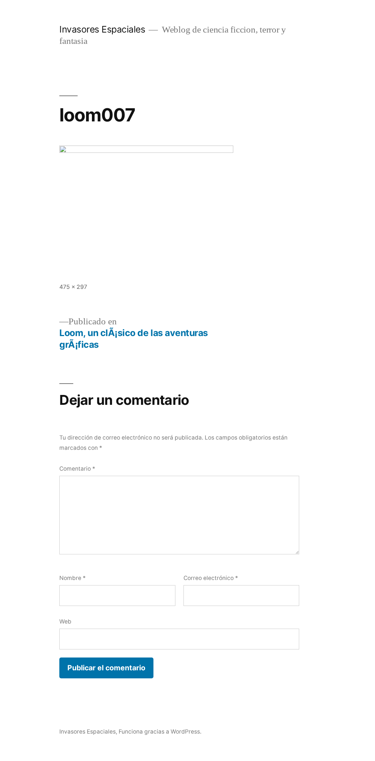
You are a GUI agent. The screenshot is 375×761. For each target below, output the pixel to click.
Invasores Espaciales (102, 29)
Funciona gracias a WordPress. (160, 731)
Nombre (72, 577)
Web (65, 621)
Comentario (77, 468)
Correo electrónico (210, 577)
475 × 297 (73, 286)
